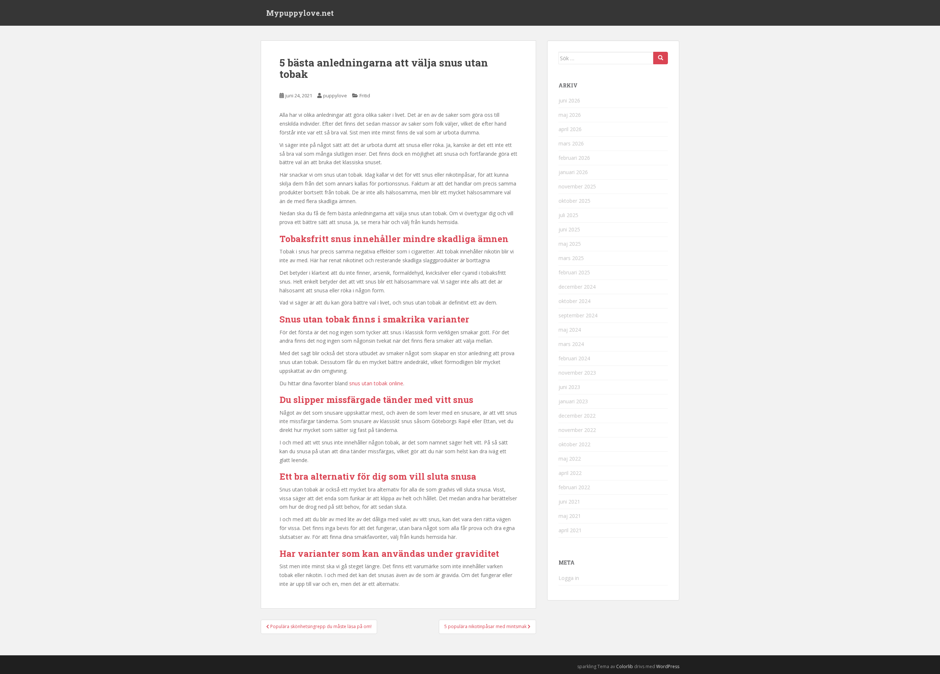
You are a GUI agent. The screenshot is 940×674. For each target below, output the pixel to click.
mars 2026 (571, 143)
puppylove (335, 95)
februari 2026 (574, 157)
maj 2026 (569, 114)
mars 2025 (571, 258)
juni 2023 (569, 386)
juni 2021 (569, 501)
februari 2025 (574, 272)
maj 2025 (569, 243)
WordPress (667, 666)
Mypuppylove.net (300, 13)
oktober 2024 (574, 301)
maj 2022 (569, 458)
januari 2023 (573, 401)
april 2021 (570, 530)
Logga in (568, 577)
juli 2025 (568, 215)
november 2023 (577, 372)
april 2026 (570, 129)
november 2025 (577, 186)
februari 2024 (574, 358)
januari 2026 (573, 172)
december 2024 (577, 286)
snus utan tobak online (376, 383)
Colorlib (624, 666)
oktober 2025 (574, 200)
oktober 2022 (574, 444)
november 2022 (577, 429)
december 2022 (577, 415)
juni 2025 (569, 229)
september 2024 (577, 315)
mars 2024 (571, 343)
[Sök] (660, 58)
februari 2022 (574, 487)
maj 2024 (569, 329)
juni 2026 (569, 100)
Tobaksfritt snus (315, 239)
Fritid (364, 95)
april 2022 (570, 472)
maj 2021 (569, 515)
